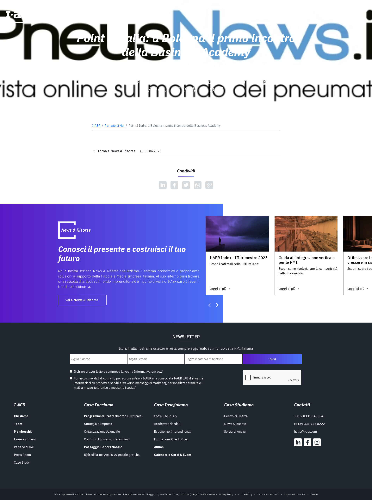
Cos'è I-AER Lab (165, 416)
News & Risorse (235, 424)
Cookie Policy (245, 494)
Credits (314, 494)
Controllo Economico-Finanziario (106, 439)
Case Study (22, 462)
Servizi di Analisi (235, 431)
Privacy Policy (226, 494)
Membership (23, 431)
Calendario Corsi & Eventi (173, 455)
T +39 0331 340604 (308, 416)
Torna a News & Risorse (116, 151)
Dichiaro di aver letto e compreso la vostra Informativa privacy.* (118, 371)
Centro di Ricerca (236, 416)
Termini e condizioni (268, 494)
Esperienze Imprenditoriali (172, 431)
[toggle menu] (357, 13)
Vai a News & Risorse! (82, 300)
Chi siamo (21, 416)
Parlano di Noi (114, 126)
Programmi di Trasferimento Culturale (113, 416)
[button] (209, 305)
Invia (272, 359)
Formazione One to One (170, 439)
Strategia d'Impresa (98, 424)
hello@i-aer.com (305, 431)
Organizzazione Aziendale (102, 431)
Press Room (22, 455)
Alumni (159, 447)
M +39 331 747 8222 (309, 424)
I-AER (96, 126)
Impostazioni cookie (294, 494)
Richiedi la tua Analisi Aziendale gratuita (112, 455)
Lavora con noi (24, 439)
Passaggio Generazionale (103, 447)
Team (18, 424)
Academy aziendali (167, 424)
